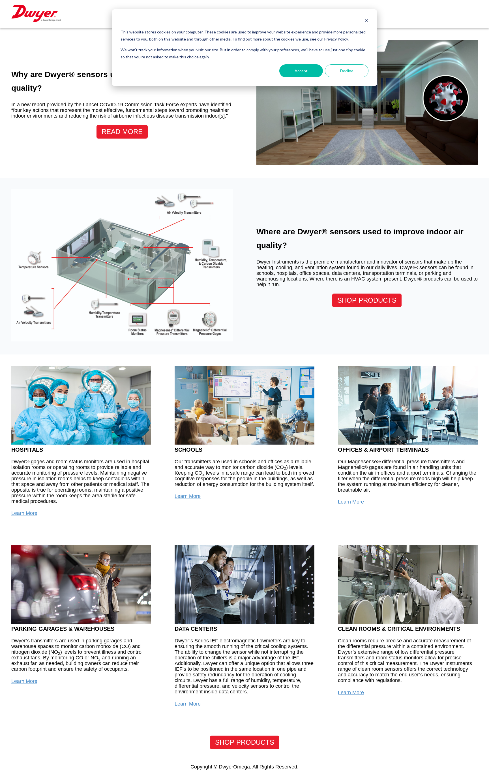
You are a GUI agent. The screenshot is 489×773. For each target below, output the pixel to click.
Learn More (24, 513)
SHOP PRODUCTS (366, 300)
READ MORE (122, 131)
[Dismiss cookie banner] (366, 21)
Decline (346, 70)
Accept (301, 70)
